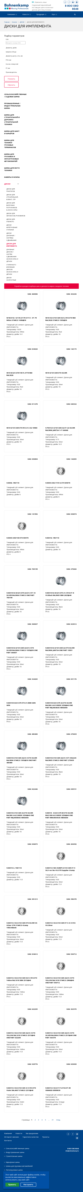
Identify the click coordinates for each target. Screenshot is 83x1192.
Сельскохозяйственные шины (17, 1148)
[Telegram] (76, 2)
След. (58, 1120)
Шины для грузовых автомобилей (19, 1166)
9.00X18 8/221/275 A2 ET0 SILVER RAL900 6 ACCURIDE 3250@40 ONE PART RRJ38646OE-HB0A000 (59, 705)
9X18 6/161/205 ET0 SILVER (56, 373)
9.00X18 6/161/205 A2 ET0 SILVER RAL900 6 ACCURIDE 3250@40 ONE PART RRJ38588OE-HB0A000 (20, 815)
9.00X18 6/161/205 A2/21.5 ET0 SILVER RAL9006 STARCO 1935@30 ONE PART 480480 (21, 760)
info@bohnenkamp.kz (72, 1151)
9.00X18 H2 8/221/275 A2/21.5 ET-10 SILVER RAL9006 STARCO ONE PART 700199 (20, 595)
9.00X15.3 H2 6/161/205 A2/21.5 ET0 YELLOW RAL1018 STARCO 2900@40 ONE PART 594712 (59, 980)
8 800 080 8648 (71, 7)
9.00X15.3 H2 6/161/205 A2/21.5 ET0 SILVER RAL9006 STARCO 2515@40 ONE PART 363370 (61, 1035)
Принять (12, 1184)
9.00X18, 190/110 (52, 538)
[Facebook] (69, 2)
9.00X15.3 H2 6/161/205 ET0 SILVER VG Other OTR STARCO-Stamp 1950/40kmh (21, 925)
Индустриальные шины (15, 1152)
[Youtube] (73, 2)
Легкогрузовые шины (14, 1170)
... (48, 1120)
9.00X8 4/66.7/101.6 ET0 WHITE (57, 483)
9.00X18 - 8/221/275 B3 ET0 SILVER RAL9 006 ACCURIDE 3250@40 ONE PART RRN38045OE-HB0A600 (59, 815)
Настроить (28, 1184)
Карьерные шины (13, 1162)
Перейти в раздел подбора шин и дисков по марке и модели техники (41, 286)
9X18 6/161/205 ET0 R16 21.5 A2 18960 (21, 428)
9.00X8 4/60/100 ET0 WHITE (17, 538)
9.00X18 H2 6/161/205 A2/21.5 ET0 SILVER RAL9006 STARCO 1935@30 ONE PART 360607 (22, 650)
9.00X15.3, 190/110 (14, 868)
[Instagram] (65, 2)
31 (53, 1120)
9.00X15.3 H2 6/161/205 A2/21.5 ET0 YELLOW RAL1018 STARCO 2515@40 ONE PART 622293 (20, 1035)
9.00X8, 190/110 (12, 483)
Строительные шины (14, 1156)
